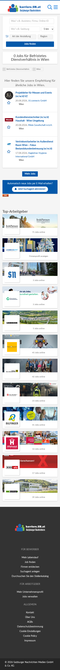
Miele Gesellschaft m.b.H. (40, 125)
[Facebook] (25, 540)
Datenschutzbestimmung (30, 626)
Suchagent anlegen (30, 571)
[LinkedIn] (35, 540)
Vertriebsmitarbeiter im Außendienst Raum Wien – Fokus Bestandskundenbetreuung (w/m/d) (34, 145)
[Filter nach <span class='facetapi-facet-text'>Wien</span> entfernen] (34, 69)
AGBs (30, 622)
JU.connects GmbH (37, 101)
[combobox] (32, 21)
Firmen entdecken (30, 567)
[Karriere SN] (24, 7)
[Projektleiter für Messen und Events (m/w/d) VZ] (9, 95)
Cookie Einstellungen (30, 631)
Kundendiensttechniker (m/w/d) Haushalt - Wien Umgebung (32, 119)
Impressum (30, 641)
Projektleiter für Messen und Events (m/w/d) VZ (34, 95)
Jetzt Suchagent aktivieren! (32, 189)
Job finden (30, 562)
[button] (8, 36)
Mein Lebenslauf (30, 557)
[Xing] (30, 540)
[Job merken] (9, 102)
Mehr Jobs (30, 174)
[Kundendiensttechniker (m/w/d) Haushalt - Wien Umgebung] (9, 120)
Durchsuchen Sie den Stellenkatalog (30, 576)
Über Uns (30, 617)
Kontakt (30, 612)
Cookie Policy (30, 636)
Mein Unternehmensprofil (30, 592)
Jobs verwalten (30, 597)
